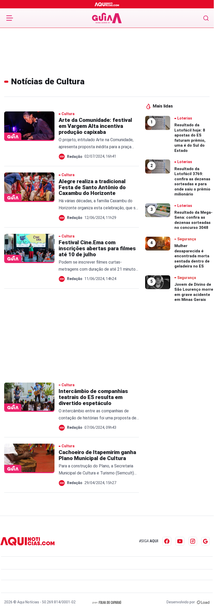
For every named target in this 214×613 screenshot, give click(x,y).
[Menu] (9, 18)
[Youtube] (179, 541)
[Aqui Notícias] (107, 4)
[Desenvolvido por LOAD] (203, 602)
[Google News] (205, 541)
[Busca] (206, 18)
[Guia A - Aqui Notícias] (107, 18)
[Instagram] (192, 541)
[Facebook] (166, 541)
